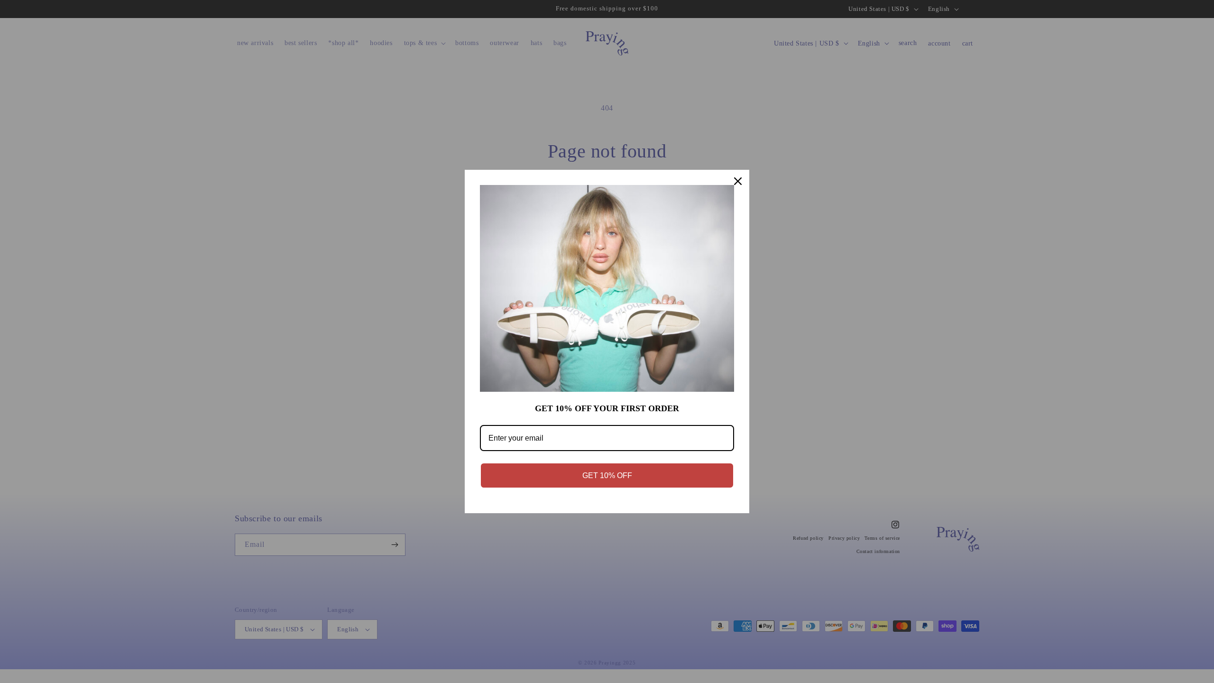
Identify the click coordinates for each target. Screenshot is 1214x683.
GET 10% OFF (607, 475)
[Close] (738, 181)
